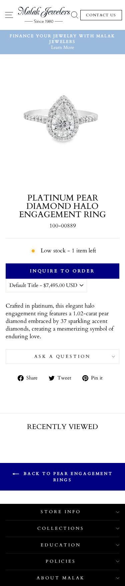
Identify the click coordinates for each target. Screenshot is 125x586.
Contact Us (101, 15)
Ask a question (62, 357)
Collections (61, 528)
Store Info (61, 512)
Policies (61, 561)
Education (61, 545)
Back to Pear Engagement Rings (67, 477)
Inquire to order (62, 271)
